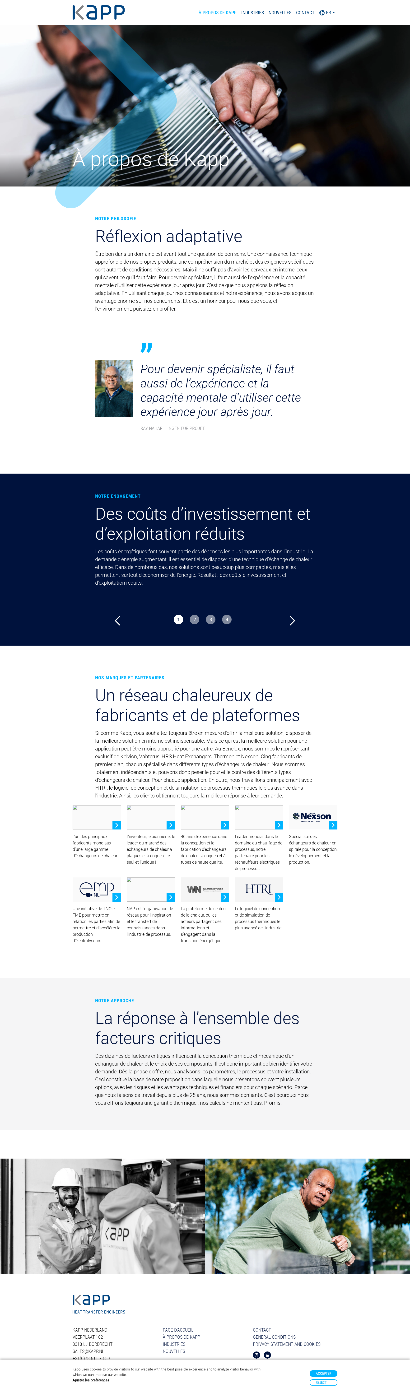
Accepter (323, 1373)
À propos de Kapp (218, 12)
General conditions (274, 1337)
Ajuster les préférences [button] (91, 1380)
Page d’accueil (178, 1330)
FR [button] (328, 12)
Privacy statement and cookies (287, 1344)
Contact (305, 12)
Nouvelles (280, 12)
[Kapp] (99, 12)
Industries (252, 12)
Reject (321, 1382)
